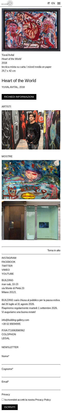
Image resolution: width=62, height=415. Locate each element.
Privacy (6, 394)
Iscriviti (9, 407)
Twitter (7, 265)
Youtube (8, 273)
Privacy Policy (43, 399)
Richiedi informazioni (19, 96)
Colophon (9, 334)
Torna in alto (53, 250)
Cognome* (7, 368)
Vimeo (6, 269)
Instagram (9, 257)
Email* (5, 381)
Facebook (8, 261)
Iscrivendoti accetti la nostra (19, 399)
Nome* (5, 356)
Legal (6, 338)
